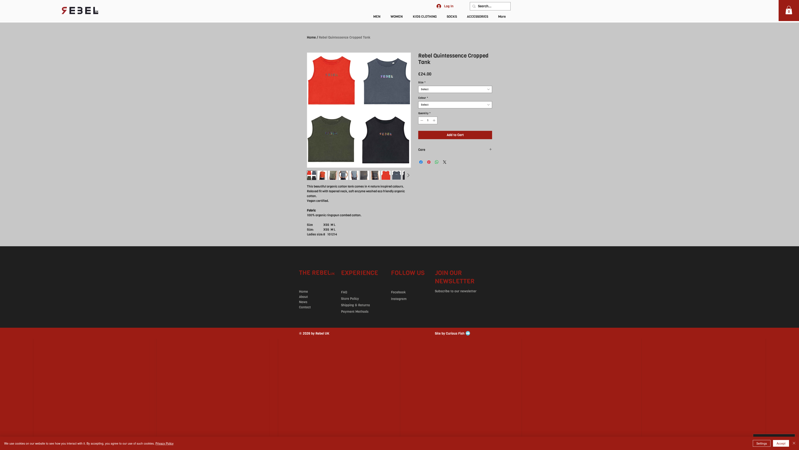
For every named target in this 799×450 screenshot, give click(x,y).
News (303, 302)
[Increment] (434, 120)
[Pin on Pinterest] (428, 162)
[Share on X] (444, 162)
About (303, 297)
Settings (761, 443)
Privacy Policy (164, 443)
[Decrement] (421, 120)
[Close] (794, 443)
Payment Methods (354, 311)
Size (422, 82)
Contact (305, 307)
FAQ (344, 292)
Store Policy (350, 298)
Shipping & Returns (355, 305)
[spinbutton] (428, 120)
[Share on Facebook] (420, 162)
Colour (423, 98)
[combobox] (455, 89)
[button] (788, 10)
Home (311, 37)
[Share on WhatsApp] (436, 162)
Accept (781, 443)
